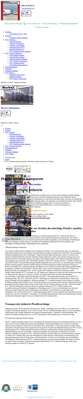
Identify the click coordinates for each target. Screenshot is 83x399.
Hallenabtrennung (11, 67)
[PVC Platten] (14, 73)
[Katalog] (11, 36)
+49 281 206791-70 (33, 23)
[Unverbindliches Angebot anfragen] (26, 15)
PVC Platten (9, 73)
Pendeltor (8, 69)
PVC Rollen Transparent (18, 79)
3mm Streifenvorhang (17, 57)
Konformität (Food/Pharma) (59, 364)
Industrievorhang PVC (17, 47)
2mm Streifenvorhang (17, 55)
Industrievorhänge (16, 77)
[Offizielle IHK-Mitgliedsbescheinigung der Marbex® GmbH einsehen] (32, 388)
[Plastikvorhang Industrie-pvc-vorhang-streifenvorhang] (14, 224)
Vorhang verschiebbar (17, 45)
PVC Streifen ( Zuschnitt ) (18, 61)
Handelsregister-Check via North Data (40, 397)
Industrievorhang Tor (17, 49)
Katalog (8, 36)
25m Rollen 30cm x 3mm (18, 34)
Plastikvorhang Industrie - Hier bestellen (23, 184)
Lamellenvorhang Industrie (19, 38)
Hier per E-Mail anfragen (10, 108)
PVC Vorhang (10, 40)
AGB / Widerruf (37, 354)
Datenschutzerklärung (23, 354)
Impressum (11, 354)
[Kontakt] (11, 32)
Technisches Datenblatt (43, 364)
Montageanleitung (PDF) (27, 364)
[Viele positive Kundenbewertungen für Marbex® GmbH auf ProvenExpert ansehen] (12, 388)
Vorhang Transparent (17, 44)
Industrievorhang (15, 42)
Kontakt (8, 32)
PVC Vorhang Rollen (17, 63)
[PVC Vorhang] (16, 40)
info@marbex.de (28, 9)
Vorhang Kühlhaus (11, 71)
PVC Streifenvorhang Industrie (20, 51)
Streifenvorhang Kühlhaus (18, 59)
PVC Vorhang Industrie (13, 53)
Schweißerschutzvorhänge (18, 65)
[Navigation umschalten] (2, 125)
